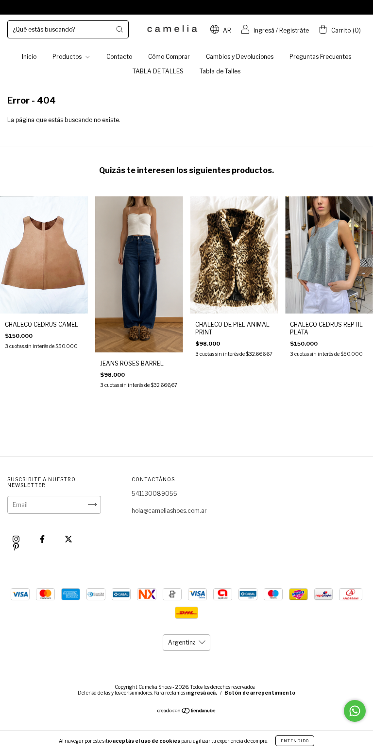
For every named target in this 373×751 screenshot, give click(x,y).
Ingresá (264, 30)
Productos (67, 56)
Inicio (29, 56)
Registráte (294, 30)
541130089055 (154, 493)
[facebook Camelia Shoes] (43, 538)
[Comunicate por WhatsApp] (355, 711)
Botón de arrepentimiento (259, 693)
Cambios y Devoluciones (239, 56)
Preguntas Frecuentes (320, 56)
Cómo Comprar (169, 56)
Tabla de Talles (220, 71)
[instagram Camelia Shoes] (16, 538)
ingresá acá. (201, 693)
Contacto (119, 56)
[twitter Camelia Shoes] (68, 538)
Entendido (295, 740)
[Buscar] (119, 29)
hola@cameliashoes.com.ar (169, 510)
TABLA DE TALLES (158, 71)
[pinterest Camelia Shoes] (16, 546)
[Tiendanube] (186, 712)
